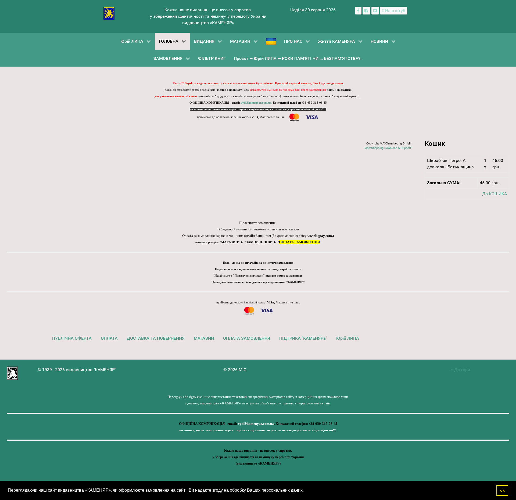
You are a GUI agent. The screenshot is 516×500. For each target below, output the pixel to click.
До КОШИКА (494, 193)
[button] (305, 491)
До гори (461, 369)
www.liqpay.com (319, 236)
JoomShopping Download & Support (387, 148)
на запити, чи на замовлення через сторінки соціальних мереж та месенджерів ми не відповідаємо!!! (258, 109)
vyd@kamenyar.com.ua (256, 102)
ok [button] (502, 490)
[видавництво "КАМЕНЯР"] (108, 12)
